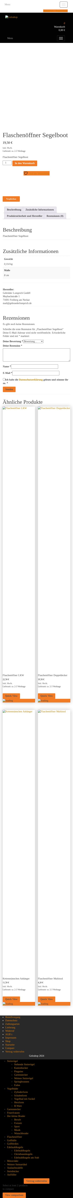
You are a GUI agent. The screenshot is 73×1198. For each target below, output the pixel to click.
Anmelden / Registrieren (55, 10)
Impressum (10, 1037)
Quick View (11, 696)
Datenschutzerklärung (31, 379)
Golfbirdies (12, 1143)
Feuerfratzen (13, 1112)
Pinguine (18, 1071)
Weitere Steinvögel (23, 1078)
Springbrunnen (21, 1081)
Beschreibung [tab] (14, 209)
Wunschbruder (21, 1133)
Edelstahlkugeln (15, 1147)
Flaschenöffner (14, 1137)
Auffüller (11, 1174)
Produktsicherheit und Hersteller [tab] (24, 216)
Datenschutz (11, 1020)
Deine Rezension (12, 345)
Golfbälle (11, 1140)
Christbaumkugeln (23, 1154)
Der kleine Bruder (16, 1116)
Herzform (19, 1102)
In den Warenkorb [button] (17, 705)
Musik (17, 1130)
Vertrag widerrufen (14, 1051)
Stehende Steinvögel (24, 1064)
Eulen (17, 1085)
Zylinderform (21, 1092)
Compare (9, 1048)
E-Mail (7, 373)
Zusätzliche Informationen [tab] (40, 209)
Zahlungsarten (12, 1024)
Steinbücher (13, 1171)
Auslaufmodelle (15, 1168)
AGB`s (8, 1034)
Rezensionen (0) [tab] (55, 216)
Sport (17, 1126)
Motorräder (12, 1161)
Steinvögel (12, 1061)
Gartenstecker (21, 1075)
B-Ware (18, 1106)
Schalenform (20, 1095)
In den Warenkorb (25, 163)
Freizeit (18, 1123)
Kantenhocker (21, 1068)
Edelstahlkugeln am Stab (26, 1157)
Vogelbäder (12, 1088)
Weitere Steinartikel (17, 1164)
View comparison (14, 1195)
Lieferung (10, 1027)
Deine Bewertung (13, 341)
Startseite (10, 1044)
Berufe (17, 1119)
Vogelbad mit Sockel (24, 1099)
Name (7, 366)
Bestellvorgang (12, 1017)
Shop (7, 1041)
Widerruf (9, 1031)
